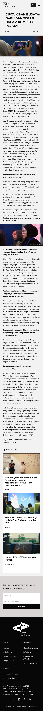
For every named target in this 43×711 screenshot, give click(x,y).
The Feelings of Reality (28, 657)
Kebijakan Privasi (9, 656)
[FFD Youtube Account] (29, 700)
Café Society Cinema (31, 663)
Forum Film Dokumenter (9, 5)
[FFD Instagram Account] (19, 700)
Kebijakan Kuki (8, 660)
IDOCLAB (27, 652)
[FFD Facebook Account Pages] (24, 700)
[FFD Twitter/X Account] (13, 700)
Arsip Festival (8, 652)
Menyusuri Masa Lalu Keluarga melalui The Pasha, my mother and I (21, 520)
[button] (33, 5)
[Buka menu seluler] (39, 5)
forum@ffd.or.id (13, 674)
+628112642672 (13, 678)
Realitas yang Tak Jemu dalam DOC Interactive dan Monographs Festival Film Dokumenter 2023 (21, 481)
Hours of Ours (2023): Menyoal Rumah (20, 558)
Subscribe (21, 606)
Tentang (6, 648)
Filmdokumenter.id (30, 648)
